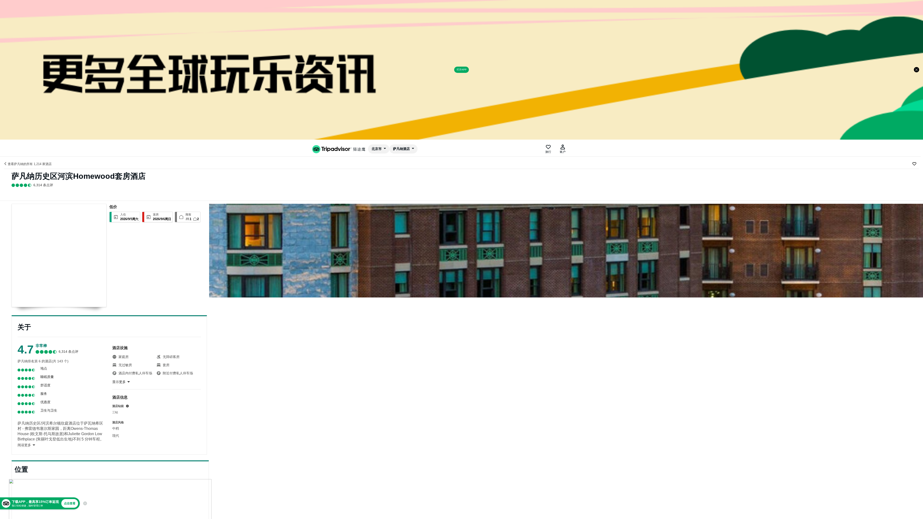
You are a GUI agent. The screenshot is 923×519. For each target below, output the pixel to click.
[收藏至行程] (914, 164)
